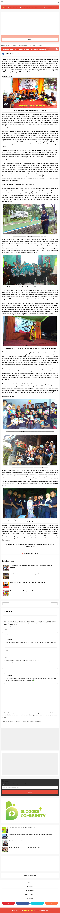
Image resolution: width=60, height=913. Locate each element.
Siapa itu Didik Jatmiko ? (15, 841)
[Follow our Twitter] (37, 903)
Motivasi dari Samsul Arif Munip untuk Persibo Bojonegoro (24, 847)
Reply (5, 629)
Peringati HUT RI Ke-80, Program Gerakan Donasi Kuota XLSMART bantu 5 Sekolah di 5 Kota (31, 7)
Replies (7, 635)
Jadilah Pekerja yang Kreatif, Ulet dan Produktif (22, 827)
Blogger (33, 875)
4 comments (23, 54)
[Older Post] (54, 603)
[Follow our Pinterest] (8, 903)
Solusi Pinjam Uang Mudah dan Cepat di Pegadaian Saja (26, 574)
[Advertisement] (30, 24)
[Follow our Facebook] (23, 903)
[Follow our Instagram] (51, 903)
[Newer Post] (5, 603)
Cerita (15, 54)
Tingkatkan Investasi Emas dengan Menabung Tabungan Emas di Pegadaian (30, 834)
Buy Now (30, 39)
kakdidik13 (9, 639)
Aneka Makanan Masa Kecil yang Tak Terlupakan (24, 591)
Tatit (5, 657)
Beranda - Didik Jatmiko (30, 910)
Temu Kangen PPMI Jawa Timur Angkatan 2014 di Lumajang (27, 582)
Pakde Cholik (8, 618)
